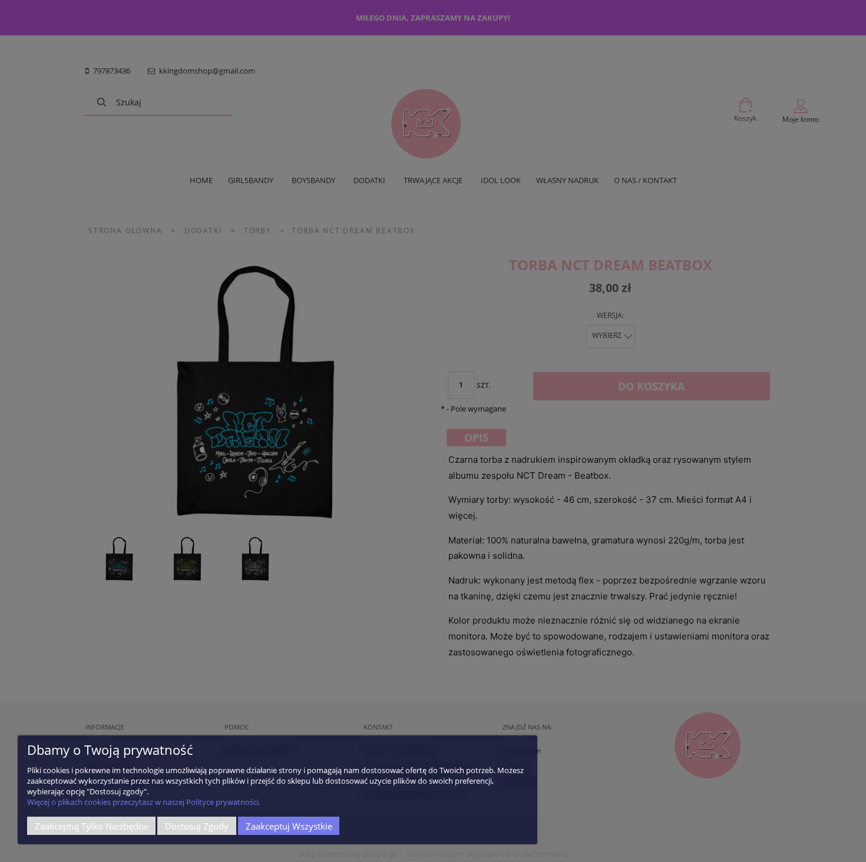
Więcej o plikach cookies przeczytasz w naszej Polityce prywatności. (143, 802)
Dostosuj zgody (197, 826)
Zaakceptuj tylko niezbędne (91, 826)
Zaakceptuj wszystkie (289, 826)
